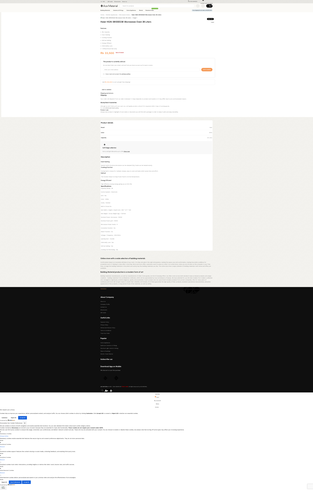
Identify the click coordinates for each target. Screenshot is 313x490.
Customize (4, 417)
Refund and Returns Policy (107, 327)
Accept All (22, 417)
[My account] (202, 6)
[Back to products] (212, 15)
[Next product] (214, 15)
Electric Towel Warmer (106, 354)
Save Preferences (15, 482)
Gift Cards (103, 312)
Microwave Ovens (124, 15)
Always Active (4, 436)
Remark (2, 446)
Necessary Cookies (5, 433)
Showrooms (103, 310)
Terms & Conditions (105, 330)
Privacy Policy (104, 325)
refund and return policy (112, 108)
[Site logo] (109, 6)
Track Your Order (105, 333)
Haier (212, 22)
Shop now (127, 151)
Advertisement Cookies (7, 470)
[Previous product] (210, 15)
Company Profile (105, 304)
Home (102, 15)
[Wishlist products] (197, 6)
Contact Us (103, 307)
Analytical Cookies (5, 457)
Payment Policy (104, 322)
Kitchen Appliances (111, 15)
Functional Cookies (5, 444)
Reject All (13, 417)
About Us (103, 301)
